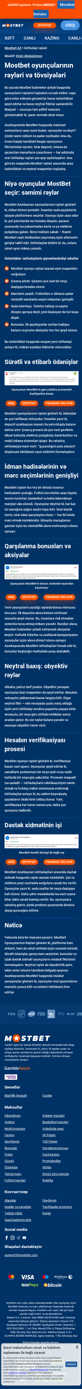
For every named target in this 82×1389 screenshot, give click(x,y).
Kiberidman (13, 1116)
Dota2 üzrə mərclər (55, 1174)
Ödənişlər (11, 1167)
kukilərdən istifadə (17, 1373)
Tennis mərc (13, 1174)
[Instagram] (12, 1238)
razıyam (71, 1364)
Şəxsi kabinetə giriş (18, 1220)
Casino (9, 1135)
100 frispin (49, 1141)
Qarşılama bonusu (55, 1148)
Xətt (10, 38)
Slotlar (46, 1167)
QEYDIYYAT (29, 403)
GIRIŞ (11, 403)
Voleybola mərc (53, 1129)
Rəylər (46, 1213)
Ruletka (47, 1180)
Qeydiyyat (44, 25)
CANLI (30, 38)
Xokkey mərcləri (53, 1116)
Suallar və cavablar (18, 1207)
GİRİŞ (70, 25)
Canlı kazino (50, 1154)
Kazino (52, 38)
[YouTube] (24, 1238)
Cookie (47, 1095)
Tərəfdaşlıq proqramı (57, 1207)
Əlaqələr (10, 1200)
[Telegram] (18, 1238)
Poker (9, 1154)
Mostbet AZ (13, 48)
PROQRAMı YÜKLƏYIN (59, 403)
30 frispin (49, 1135)
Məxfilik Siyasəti (16, 1095)
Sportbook (12, 1141)
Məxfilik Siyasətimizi (39, 1370)
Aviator (10, 1122)
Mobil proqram (15, 1129)
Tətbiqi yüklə (13, 1213)
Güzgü (9, 1161)
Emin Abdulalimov (29, 56)
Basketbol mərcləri (55, 1122)
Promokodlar (51, 1161)
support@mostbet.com (21, 1255)
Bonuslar (11, 1148)
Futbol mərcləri (15, 1180)
